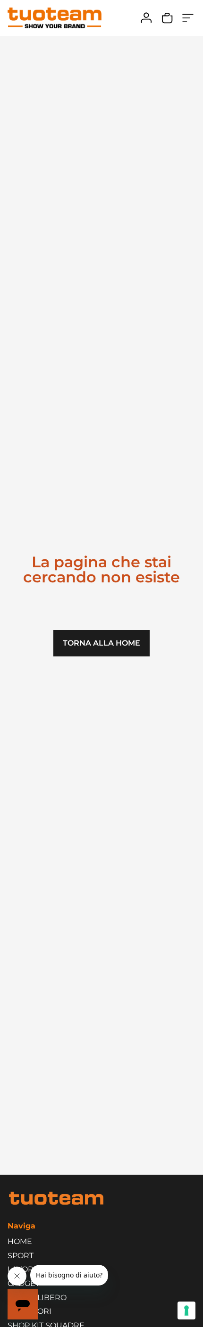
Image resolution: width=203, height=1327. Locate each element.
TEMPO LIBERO (37, 1297)
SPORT (21, 1255)
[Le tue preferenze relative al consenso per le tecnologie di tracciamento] (186, 1310)
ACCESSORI (29, 1311)
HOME (20, 1241)
